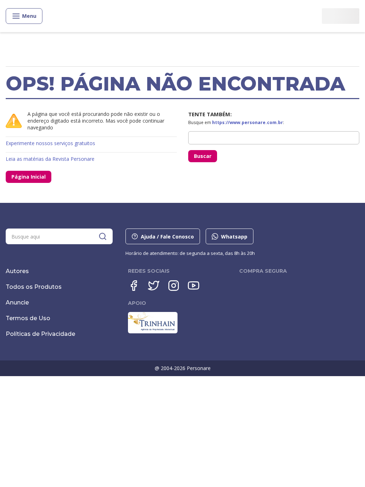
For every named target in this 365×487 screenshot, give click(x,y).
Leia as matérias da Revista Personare (50, 158)
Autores (17, 271)
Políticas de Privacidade (40, 333)
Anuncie (17, 302)
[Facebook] (133, 285)
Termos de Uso (28, 318)
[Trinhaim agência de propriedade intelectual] (153, 331)
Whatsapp (234, 236)
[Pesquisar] (102, 236)
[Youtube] (193, 285)
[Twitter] (153, 285)
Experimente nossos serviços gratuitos (50, 143)
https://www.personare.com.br (247, 122)
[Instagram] (173, 285)
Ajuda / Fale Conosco (167, 236)
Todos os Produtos (34, 286)
